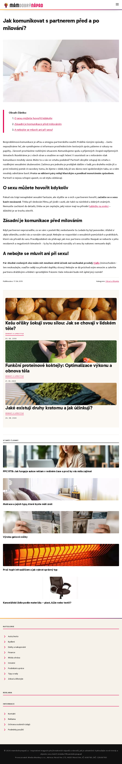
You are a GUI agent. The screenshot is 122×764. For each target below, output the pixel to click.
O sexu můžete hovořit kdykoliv (33, 118)
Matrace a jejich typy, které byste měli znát (27, 504)
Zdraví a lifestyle (112, 281)
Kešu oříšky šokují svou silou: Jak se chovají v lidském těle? (60, 325)
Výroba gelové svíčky (15, 536)
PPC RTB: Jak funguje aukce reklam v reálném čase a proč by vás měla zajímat (47, 471)
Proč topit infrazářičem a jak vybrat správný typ (30, 569)
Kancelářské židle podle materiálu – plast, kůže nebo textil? (37, 602)
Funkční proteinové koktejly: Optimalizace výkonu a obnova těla (58, 367)
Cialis (96, 263)
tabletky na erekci (99, 206)
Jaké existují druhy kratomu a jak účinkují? (48, 408)
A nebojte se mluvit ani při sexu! (33, 129)
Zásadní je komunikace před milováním (38, 124)
